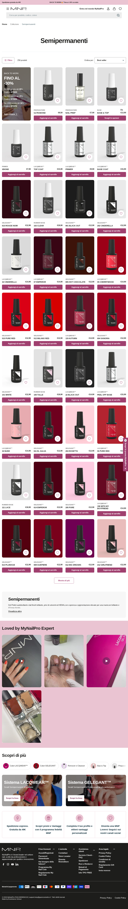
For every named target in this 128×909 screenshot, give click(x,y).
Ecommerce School (15, 899)
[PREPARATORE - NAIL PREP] (80, 86)
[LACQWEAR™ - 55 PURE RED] (111, 424)
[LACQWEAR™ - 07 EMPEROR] (48, 255)
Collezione (14, 24)
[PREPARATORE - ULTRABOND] (48, 86)
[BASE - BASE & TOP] (111, 86)
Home (4, 24)
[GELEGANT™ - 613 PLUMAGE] (16, 538)
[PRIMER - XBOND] (16, 143)
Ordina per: (89, 60)
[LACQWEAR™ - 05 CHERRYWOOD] (111, 255)
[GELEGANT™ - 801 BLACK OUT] (80, 199)
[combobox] (64, 15)
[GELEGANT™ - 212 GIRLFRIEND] (111, 538)
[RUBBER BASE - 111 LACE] (16, 481)
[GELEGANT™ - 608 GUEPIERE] (48, 538)
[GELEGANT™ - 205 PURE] (80, 481)
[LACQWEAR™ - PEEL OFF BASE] (111, 368)
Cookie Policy (120, 898)
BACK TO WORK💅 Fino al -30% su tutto (64, 2)
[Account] (108, 8)
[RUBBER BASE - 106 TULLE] (48, 368)
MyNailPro (10, 897)
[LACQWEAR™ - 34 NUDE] (16, 424)
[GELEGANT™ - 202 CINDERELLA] (111, 199)
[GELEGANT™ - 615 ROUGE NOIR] (16, 199)
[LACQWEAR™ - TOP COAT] (48, 143)
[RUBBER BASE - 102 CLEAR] (48, 199)
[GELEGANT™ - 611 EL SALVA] (48, 424)
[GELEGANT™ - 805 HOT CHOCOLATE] (80, 255)
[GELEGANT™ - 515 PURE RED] (16, 312)
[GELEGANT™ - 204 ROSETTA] (80, 424)
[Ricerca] (118, 15)
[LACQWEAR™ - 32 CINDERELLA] (16, 255)
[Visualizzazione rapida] (59, 72)
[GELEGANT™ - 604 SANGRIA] (111, 312)
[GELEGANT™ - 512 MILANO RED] (48, 312)
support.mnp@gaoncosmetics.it (40, 897)
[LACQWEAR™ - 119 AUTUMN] (80, 312)
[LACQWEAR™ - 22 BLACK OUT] (80, 368)
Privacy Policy (106, 898)
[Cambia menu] (7, 8)
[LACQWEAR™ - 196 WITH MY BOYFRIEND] (111, 481)
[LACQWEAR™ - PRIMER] (80, 143)
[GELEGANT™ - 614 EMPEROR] (48, 481)
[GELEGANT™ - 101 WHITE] (16, 368)
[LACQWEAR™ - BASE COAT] (111, 143)
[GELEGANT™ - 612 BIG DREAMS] (80, 538)
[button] (125, 454)
